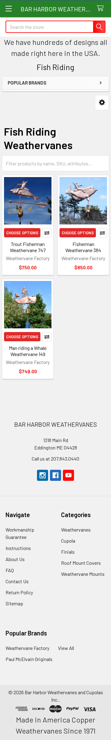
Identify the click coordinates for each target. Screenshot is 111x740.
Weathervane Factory (27, 648)
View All (66, 648)
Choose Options (22, 232)
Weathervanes (76, 529)
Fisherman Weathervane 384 (83, 247)
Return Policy (19, 592)
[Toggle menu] (8, 8)
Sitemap (14, 603)
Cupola (68, 541)
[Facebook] (55, 475)
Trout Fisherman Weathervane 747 (28, 247)
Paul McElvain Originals (29, 659)
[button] (102, 102)
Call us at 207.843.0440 (55, 458)
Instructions (18, 548)
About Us (15, 559)
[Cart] (101, 8)
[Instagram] (42, 475)
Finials (68, 552)
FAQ (10, 570)
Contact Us (17, 581)
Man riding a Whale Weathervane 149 (28, 351)
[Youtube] (68, 475)
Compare (46, 232)
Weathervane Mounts (83, 574)
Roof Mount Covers (81, 563)
